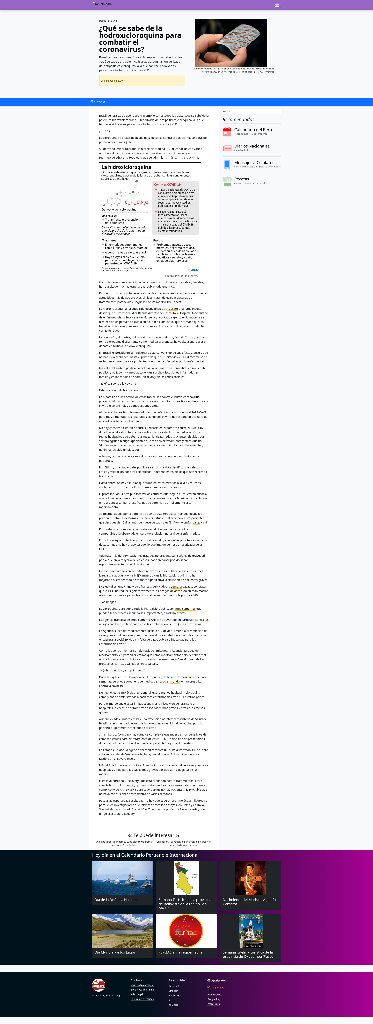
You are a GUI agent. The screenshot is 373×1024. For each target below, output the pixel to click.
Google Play (214, 999)
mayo (158, 809)
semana (176, 586)
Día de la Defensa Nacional (116, 899)
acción (130, 397)
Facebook (174, 986)
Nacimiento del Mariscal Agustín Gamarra (249, 901)
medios (125, 377)
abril (170, 631)
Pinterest (174, 995)
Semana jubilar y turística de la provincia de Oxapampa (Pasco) (249, 954)
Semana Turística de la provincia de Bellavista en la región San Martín (185, 903)
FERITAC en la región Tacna (180, 952)
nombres (105, 153)
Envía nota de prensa (142, 989)
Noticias (101, 101)
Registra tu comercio (142, 985)
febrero (173, 309)
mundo (175, 681)
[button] (277, 5)
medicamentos (185, 609)
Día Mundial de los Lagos (115, 952)
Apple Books (214, 994)
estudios (116, 412)
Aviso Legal (137, 994)
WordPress (213, 1004)
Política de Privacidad (142, 999)
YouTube (173, 1004)
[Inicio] (91, 101)
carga (196, 522)
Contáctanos (138, 980)
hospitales (138, 571)
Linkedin (173, 990)
